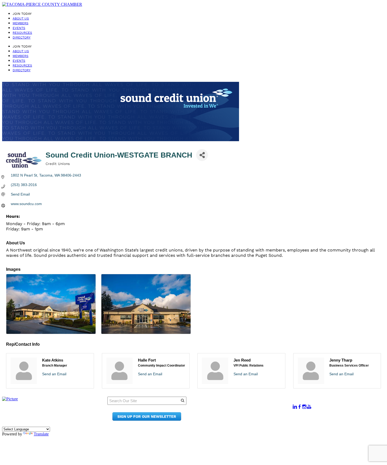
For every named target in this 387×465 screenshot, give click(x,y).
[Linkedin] (295, 407)
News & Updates (244, 409)
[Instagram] (304, 407)
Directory (22, 37)
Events (19, 28)
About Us (21, 18)
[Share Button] (202, 155)
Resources (22, 33)
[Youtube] (309, 407)
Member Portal (243, 404)
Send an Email (54, 374)
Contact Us (239, 414)
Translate (41, 434)
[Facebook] (299, 407)
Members (20, 23)
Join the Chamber (246, 419)
